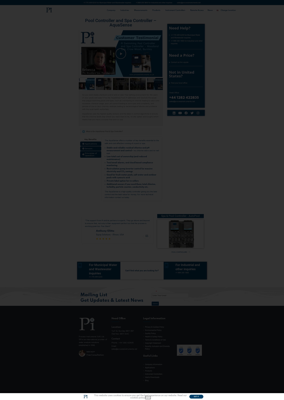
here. (148, 397)
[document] (142, 200)
